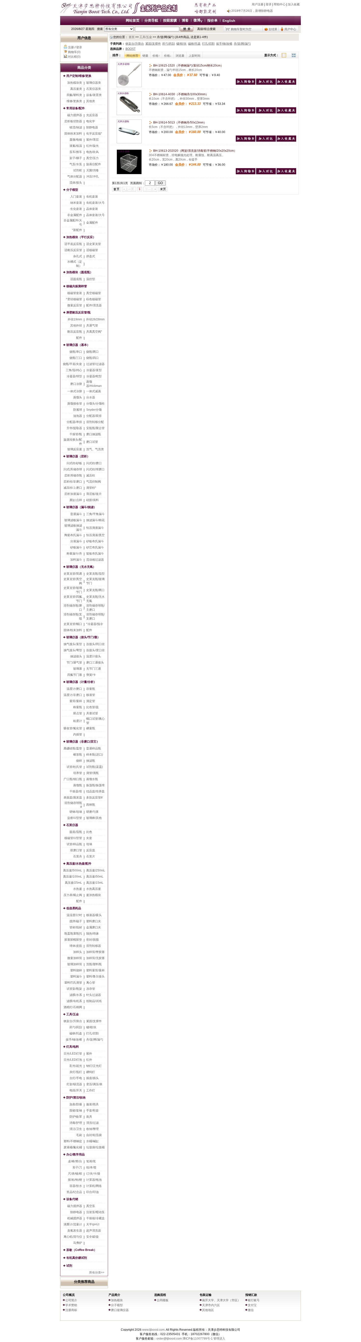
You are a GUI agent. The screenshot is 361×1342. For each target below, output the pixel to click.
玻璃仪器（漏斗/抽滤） (81, 507)
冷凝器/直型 (94, 370)
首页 (132, 37)
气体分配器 (74, 176)
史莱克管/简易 (73, 573)
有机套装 (92, 196)
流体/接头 (75, 182)
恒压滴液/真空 (95, 535)
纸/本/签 (91, 1167)
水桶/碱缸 (92, 1141)
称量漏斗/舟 (74, 553)
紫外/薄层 (92, 139)
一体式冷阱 (74, 391)
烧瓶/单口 (75, 351)
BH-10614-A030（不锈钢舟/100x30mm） (180, 94)
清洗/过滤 (92, 1123)
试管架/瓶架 (74, 988)
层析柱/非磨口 (73, 481)
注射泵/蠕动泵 (95, 1212)
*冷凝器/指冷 (94, 624)
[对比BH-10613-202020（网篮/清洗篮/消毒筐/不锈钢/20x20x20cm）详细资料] (266, 173)
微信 (251, 1310)
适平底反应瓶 (73, 244)
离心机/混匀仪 (73, 1236)
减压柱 (90, 475)
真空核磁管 (93, 293)
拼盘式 (90, 256)
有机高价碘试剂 (76, 1258)
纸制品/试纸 (94, 1001)
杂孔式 (77, 256)
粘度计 (77, 721)
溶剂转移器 (93, 946)
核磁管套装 (74, 293)
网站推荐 (132, 55)
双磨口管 (76, 850)
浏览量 (180, 55)
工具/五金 (72, 1014)
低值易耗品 (73, 908)
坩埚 (89, 844)
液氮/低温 (75, 146)
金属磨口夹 (93, 927)
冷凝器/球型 (74, 376)
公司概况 (69, 1295)
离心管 (90, 982)
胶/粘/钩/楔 (75, 1179)
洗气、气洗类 (95, 449)
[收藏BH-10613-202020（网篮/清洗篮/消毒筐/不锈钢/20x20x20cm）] (286, 173)
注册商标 (71, 1310)
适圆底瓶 (76, 279)
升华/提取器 (74, 428)
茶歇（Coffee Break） (81, 1250)
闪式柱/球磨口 (95, 469)
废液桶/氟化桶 (73, 1147)
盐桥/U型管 (74, 818)
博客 (185, 20)
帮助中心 (280, 4)
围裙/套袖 (75, 1110)
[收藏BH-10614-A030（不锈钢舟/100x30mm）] (286, 112)
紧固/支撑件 (94, 1021)
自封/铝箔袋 (94, 1135)
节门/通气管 (74, 662)
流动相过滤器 (95, 559)
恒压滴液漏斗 (95, 527)
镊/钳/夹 (91, 1027)
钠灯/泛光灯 (94, 1066)
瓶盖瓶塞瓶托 (73, 933)
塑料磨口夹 (93, 921)
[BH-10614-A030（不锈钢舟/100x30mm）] (129, 114)
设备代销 (72, 1199)
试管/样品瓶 (74, 844)
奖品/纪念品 (74, 1192)
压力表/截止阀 (73, 895)
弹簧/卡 (91, 675)
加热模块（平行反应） (81, 237)
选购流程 (160, 1295)
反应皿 (90, 850)
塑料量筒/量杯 (95, 970)
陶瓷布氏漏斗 (73, 535)
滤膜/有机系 (74, 1001)
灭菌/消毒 (92, 170)
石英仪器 (72, 825)
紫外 (89, 1053)
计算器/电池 (94, 1179)
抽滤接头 (76, 656)
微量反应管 (74, 305)
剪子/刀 (77, 1167)
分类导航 (151, 20)
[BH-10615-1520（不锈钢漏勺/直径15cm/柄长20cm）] (129, 86)
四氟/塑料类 (74, 95)
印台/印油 (92, 1192)
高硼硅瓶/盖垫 (73, 748)
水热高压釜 (93, 889)
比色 (89, 832)
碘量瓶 (90, 728)
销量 (145, 55)
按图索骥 (170, 20)
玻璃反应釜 (74, 449)
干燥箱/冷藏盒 (95, 1218)
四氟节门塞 (74, 675)
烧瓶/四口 (92, 358)
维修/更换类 (74, 101)
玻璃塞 (77, 668)
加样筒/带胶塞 (95, 952)
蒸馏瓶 (77, 785)
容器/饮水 (75, 1186)
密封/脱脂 (92, 939)
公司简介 (71, 1300)
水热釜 (77, 889)
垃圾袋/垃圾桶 (95, 1147)
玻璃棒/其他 (94, 818)
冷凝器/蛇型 (94, 376)
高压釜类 (76, 89)
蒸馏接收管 (74, 403)
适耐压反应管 (73, 250)
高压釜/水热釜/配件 (78, 863)
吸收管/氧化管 (73, 728)
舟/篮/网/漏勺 (94, 1039)
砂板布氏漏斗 (95, 541)
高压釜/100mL (72, 876)
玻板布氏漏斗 (95, 553)
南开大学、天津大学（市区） (221, 1300)
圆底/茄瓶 (75, 832)
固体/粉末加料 (73, 630)
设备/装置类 (94, 95)
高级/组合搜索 (206, 29)
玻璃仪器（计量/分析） (81, 682)
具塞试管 (92, 713)
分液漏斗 (76, 541)
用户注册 (258, 4)
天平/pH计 (93, 1224)
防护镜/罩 (75, 1116)
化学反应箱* (94, 133)
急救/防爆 (75, 1104)
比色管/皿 (92, 707)
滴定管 (90, 701)
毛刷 (79, 1135)
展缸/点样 (75, 500)
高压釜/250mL (95, 870)
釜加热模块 (93, 895)
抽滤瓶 (90, 760)
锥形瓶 (77, 754)
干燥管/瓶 (75, 434)
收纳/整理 (92, 1129)
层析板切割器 (73, 121)
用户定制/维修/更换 (78, 76)
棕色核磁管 (93, 299)
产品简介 (114, 1295)
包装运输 (205, 1295)
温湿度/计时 (74, 915)
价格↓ (167, 55)
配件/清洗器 (94, 305)
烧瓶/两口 (92, 351)
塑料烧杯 (76, 970)
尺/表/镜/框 (75, 1173)
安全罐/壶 (92, 1236)
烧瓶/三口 (75, 358)
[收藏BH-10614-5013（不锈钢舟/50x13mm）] (286, 140)
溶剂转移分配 (95, 422)
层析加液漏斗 (73, 494)
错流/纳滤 (75, 127)
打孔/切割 (92, 1033)
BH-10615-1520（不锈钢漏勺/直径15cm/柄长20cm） (188, 65)
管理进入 (219, 1338)
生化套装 (76, 209)
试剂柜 (77, 170)
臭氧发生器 (74, 1230)
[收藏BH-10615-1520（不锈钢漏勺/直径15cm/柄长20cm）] (286, 83)
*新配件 (77, 230)
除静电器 (92, 127)
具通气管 (92, 325)
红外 (89, 1059)
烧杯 (79, 760)
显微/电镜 (75, 139)
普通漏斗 (76, 514)
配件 (79, 337)
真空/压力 (92, 158)
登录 (269, 4)
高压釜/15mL (94, 882)
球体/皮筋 (75, 946)
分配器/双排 (94, 416)
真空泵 (90, 1206)
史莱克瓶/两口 (95, 590)
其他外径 (76, 325)
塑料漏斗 (76, 976)
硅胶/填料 (92, 500)
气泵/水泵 (75, 164)
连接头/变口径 (95, 650)
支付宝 (252, 1305)
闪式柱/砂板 (74, 463)
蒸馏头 (77, 397)
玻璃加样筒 (74, 964)
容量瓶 (90, 689)
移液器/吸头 (94, 915)
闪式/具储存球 (73, 469)
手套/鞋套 (92, 1110)
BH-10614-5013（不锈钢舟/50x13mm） (180, 122)
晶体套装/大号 (95, 215)
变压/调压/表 (94, 1084)
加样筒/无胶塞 (95, 958)
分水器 (90, 397)
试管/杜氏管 (74, 767)
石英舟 (77, 856)
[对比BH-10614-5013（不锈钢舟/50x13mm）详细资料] (266, 140)
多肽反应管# (94, 797)
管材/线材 (75, 927)
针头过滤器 (93, 995)
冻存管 (90, 988)
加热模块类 (74, 82)
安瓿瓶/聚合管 (95, 428)
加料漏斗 (76, 559)
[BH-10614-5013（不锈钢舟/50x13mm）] (129, 142)
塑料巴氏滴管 (73, 982)
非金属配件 (74, 215)
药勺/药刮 (75, 1027)
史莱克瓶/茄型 (95, 573)
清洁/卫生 (75, 1129)
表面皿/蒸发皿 (73, 797)
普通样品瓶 (93, 748)
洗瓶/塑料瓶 (94, 964)
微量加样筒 (74, 958)
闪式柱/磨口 (94, 463)
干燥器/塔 (75, 791)
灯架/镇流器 (74, 1084)
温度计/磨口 (74, 689)
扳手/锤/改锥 (74, 1039)
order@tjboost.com (169, 1338)
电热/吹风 (92, 152)
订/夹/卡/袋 (93, 1173)
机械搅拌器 (74, 1218)
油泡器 (77, 416)
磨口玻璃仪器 (120, 1310)
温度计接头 (93, 656)
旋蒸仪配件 (93, 164)
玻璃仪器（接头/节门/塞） (83, 637)
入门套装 (76, 196)
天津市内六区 (211, 1305)
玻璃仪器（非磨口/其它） (82, 741)
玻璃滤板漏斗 (73, 520)
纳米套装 (76, 202)
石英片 (90, 856)
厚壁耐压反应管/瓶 (78, 312)
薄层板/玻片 (94, 494)
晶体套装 (92, 209)
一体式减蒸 (93, 391)
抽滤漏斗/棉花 (95, 520)
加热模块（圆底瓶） (79, 272)
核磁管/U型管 (73, 838)
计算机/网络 (94, 1186)
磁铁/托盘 (75, 1033)
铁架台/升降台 (73, 1021)
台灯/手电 (75, 1078)
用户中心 (290, 29)
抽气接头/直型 (73, 644)
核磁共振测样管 (76, 286)
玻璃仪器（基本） (78, 345)
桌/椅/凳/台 (75, 1161)
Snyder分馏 (94, 409)
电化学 (90, 121)
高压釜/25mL (73, 882)
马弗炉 (77, 1243)
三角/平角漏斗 (95, 514)
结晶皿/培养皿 (95, 791)
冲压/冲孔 (92, 176)
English (228, 21)
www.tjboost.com (153, 1329)
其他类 (90, 101)
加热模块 (117, 1300)
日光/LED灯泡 (73, 1059)
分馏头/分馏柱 (95, 403)
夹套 (89, 838)
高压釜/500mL (72, 870)
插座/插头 (92, 1078)
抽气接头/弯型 (73, 650)
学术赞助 (71, 1305)
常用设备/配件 (75, 108)
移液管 (90, 695)
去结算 (272, 29)
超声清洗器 (93, 1230)
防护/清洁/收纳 (75, 1097)
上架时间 (194, 55)
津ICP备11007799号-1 (197, 1338)
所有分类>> (96, 1272)
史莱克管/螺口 (73, 624)
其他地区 (208, 1310)
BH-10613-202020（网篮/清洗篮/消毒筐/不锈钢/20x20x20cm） (195, 150)
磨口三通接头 (95, 662)
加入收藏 (294, 4)
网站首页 (132, 20)
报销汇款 (251, 1295)
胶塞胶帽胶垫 (73, 939)
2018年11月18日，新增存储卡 (251, 12)
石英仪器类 (93, 89)
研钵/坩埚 (75, 811)
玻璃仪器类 (93, 82)
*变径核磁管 (74, 299)
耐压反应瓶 (74, 331)
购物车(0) (74, 52)
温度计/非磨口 (73, 695)
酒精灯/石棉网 (73, 1007)
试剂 (69, 1265)
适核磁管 (92, 250)
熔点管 (77, 713)
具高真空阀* (94, 331)
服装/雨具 (92, 1104)
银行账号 (254, 1300)
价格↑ (156, 55)
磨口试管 (92, 442)
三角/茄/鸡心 (74, 370)
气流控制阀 (93, 481)
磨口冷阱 (76, 384)
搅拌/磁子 (75, 921)
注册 (71, 47)
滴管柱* (91, 487)
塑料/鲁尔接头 (95, 976)
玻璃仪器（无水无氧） (81, 567)
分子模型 (72, 189)
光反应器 (92, 115)
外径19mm (75, 319)
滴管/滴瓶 (92, 773)
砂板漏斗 (76, 547)
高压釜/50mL (94, 876)
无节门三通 (93, 668)
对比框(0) (74, 56)
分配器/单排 (74, 422)
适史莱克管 (93, 244)
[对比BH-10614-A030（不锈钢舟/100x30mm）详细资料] (266, 112)
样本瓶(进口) (94, 754)
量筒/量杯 (75, 701)
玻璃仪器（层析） (78, 456)
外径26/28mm (95, 319)
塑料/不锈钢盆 (73, 1141)
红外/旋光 (92, 146)
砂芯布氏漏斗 (95, 547)
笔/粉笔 (91, 1161)
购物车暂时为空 (241, 29)
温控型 (90, 279)
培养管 (77, 773)
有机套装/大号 (95, 202)
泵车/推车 (75, 152)
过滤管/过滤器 (95, 364)
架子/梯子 (75, 158)
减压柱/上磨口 (73, 487)
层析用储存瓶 (73, 475)
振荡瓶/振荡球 (95, 785)
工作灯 (90, 1090)
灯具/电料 (72, 1046)
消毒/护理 (75, 1123)
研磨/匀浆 (92, 811)
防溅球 (77, 409)
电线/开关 (75, 1090)
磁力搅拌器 (74, 115)
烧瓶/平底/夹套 (72, 364)
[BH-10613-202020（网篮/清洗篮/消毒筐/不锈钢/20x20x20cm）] (129, 173)
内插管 (77, 734)
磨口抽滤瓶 (93, 434)
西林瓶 (90, 804)
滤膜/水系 (75, 995)
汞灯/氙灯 (75, 1072)
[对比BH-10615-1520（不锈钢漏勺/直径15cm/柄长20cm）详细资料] (266, 83)
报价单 (212, 20)
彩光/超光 (75, 1066)
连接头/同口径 (95, 644)
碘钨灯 (90, 1072)
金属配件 (92, 222)
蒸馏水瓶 (92, 779)
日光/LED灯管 (73, 1053)
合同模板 (162, 1300)
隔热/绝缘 (92, 933)
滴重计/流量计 (73, 1224)
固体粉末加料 (73, 133)
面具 (89, 1116)
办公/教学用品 (75, 1154)
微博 (198, 20)
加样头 (77, 952)
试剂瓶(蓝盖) (94, 767)
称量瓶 (77, 707)
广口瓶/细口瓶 (73, 779)
